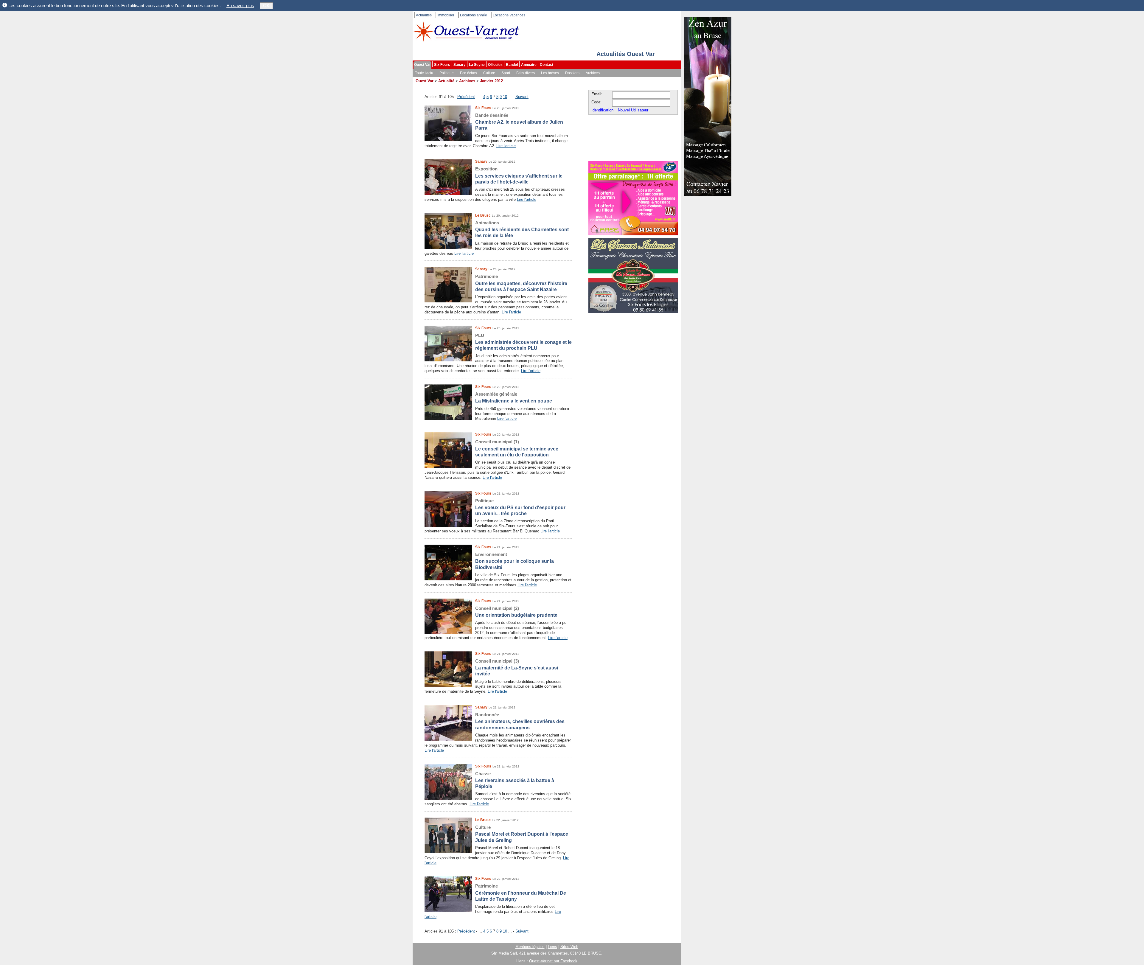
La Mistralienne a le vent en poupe (513, 397)
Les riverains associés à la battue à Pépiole (514, 780)
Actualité (446, 81)
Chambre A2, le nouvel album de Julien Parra (519, 122)
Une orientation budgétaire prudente (516, 612)
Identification (602, 110)
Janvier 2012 (491, 81)
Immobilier (445, 15)
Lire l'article (506, 146)
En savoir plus (240, 5)
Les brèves (550, 73)
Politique (446, 73)
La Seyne (477, 65)
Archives (593, 73)
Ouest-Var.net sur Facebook (553, 961)
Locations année (473, 15)
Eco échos (468, 73)
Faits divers (525, 73)
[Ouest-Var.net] (466, 31)
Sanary (459, 65)
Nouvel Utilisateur (633, 110)
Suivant (522, 96)
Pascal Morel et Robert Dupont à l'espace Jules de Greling (521, 834)
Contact (546, 65)
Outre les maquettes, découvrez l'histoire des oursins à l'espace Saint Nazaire (521, 283)
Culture (489, 73)
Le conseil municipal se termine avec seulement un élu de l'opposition (516, 448)
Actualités (424, 15)
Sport (505, 73)
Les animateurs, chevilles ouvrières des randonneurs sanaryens (520, 721)
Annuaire (529, 65)
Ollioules (495, 65)
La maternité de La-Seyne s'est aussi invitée (516, 667)
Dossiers (572, 73)
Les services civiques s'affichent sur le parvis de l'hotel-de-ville (518, 175)
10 (505, 96)
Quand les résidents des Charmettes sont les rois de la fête (522, 229)
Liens (552, 946)
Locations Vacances (509, 15)
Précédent (466, 96)
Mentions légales (530, 946)
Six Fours (442, 65)
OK (266, 5)
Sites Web (569, 946)
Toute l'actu (424, 73)
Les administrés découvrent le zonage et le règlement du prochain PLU (523, 342)
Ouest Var (422, 65)
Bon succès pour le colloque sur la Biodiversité (514, 561)
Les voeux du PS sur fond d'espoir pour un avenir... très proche (520, 507)
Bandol (512, 65)
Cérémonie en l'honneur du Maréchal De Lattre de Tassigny (520, 892)
